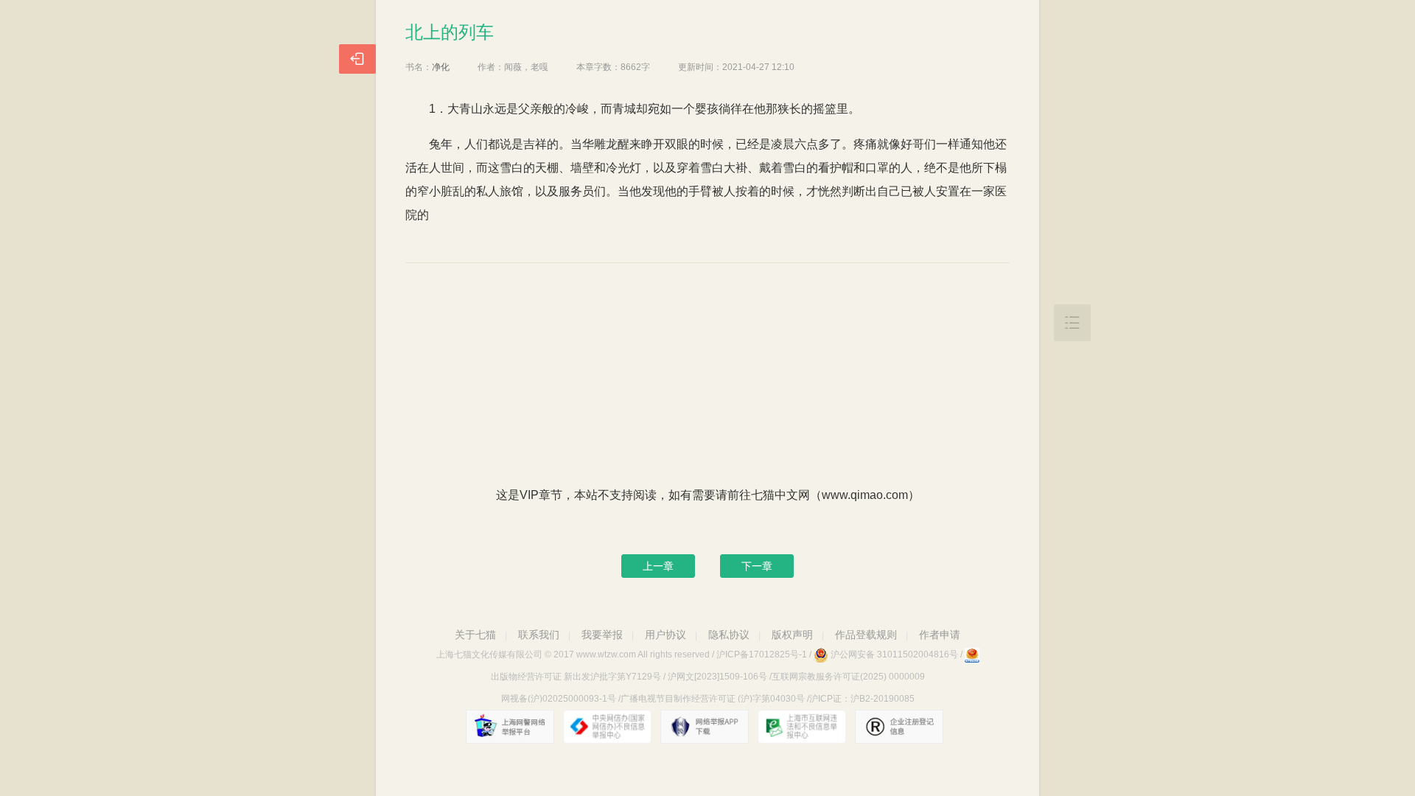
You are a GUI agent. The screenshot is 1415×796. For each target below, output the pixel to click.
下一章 (756, 566)
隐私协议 (729, 634)
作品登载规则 (866, 634)
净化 (441, 67)
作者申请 (939, 634)
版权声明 (792, 634)
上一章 (658, 566)
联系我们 (538, 634)
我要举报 (602, 634)
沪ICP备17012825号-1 (761, 654)
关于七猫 (475, 634)
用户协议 (665, 634)
